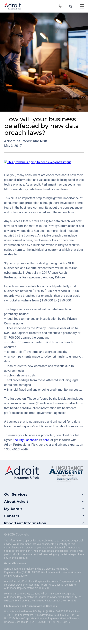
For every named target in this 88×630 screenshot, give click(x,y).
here (46, 440)
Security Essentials (25, 440)
